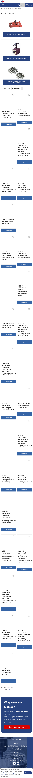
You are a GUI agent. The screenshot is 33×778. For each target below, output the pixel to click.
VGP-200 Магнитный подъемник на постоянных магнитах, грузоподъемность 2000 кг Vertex (9, 596)
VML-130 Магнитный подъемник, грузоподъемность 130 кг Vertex (9, 187)
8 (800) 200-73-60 (16, 754)
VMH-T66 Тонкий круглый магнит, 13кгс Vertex (24, 405)
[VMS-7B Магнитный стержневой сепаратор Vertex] (24, 244)
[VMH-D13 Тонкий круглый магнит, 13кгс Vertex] (8, 212)
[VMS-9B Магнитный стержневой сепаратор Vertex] (24, 102)
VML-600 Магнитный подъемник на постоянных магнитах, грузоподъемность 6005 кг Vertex (25, 149)
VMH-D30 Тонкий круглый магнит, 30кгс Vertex (8, 325)
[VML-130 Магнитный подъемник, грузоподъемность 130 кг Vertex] (8, 176)
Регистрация (28, 5)
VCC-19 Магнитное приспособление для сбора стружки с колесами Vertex (24, 635)
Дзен (18, 763)
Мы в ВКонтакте (14, 763)
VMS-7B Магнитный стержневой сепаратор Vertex (24, 254)
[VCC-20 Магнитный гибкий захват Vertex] (8, 661)
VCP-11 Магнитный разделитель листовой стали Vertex (8, 255)
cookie (3, 773)
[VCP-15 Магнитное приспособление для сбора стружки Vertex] (8, 467)
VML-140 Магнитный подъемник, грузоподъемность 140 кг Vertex (25, 479)
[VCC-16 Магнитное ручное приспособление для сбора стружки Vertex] (8, 543)
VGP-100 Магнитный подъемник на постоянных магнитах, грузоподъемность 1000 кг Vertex (25, 441)
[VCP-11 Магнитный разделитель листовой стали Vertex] (8, 244)
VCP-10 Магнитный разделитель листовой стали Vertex (8, 407)
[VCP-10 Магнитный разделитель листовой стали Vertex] (8, 395)
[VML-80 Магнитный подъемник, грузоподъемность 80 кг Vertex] (8, 623)
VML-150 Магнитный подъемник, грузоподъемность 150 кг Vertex (25, 187)
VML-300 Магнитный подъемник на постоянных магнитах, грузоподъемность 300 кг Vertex (9, 517)
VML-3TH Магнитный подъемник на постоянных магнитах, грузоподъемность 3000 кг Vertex (25, 329)
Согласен (27, 773)
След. (9, 687)
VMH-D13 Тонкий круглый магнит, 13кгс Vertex (8, 221)
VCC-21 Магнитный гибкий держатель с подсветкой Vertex (22, 290)
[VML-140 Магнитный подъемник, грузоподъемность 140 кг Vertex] (24, 467)
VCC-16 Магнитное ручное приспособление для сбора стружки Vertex (8, 555)
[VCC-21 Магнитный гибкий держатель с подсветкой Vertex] (24, 278)
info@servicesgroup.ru (16, 760)
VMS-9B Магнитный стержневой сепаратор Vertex (24, 112)
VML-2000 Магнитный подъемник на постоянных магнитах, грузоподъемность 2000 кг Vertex (9, 369)
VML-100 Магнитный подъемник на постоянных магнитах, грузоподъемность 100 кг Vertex (25, 556)
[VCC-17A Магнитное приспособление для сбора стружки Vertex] (8, 102)
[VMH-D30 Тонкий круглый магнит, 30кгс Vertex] (8, 316)
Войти (26, 4)
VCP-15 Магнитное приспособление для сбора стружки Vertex (8, 479)
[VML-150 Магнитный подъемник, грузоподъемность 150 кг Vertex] (24, 176)
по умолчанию (16, 88)
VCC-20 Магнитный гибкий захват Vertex (7, 671)
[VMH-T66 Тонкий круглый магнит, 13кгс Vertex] (24, 395)
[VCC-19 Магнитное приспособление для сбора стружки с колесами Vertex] (24, 623)
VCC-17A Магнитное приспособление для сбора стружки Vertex (8, 113)
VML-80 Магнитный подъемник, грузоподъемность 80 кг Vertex (9, 634)
